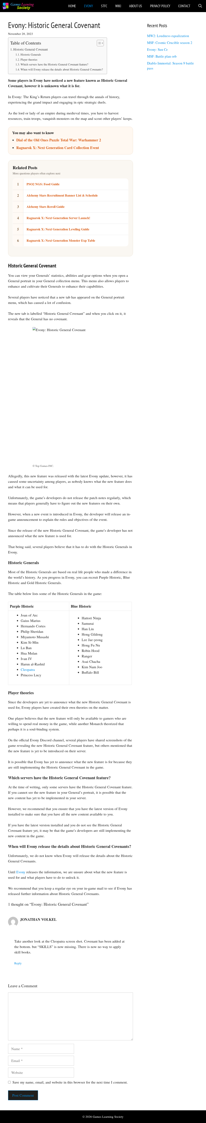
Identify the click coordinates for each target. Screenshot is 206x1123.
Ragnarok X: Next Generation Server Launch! (58, 217)
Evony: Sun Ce (157, 49)
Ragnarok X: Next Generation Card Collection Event (57, 147)
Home (72, 6)
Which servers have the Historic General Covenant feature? (54, 64)
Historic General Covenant (30, 49)
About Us (135, 6)
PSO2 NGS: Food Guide (43, 184)
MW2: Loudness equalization (168, 35)
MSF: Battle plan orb (162, 56)
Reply (18, 963)
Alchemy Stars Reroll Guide (46, 206)
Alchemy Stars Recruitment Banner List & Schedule (62, 195)
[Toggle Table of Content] (98, 43)
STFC (104, 6)
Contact (184, 6)
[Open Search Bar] (200, 6)
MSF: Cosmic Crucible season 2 (169, 42)
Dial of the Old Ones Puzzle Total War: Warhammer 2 (58, 140)
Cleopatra (28, 669)
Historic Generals (31, 54)
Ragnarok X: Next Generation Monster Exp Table (61, 240)
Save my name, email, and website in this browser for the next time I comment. (70, 1082)
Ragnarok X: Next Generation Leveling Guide (58, 229)
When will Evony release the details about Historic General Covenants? (62, 69)
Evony (88, 6)
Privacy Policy (160, 6)
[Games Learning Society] (18, 6)
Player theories (29, 59)
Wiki (118, 6)
